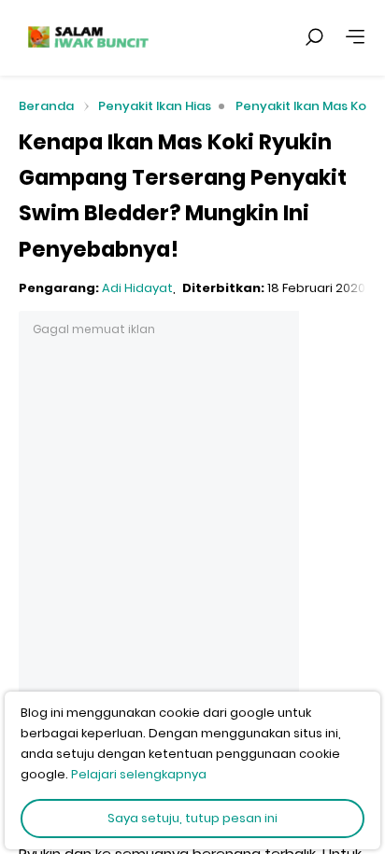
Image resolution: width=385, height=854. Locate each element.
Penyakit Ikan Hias (154, 106)
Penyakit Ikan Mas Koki (305, 106)
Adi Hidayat (137, 288)
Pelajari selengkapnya (139, 774)
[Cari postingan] (314, 37)
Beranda (46, 107)
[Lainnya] (355, 37)
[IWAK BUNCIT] (87, 37)
